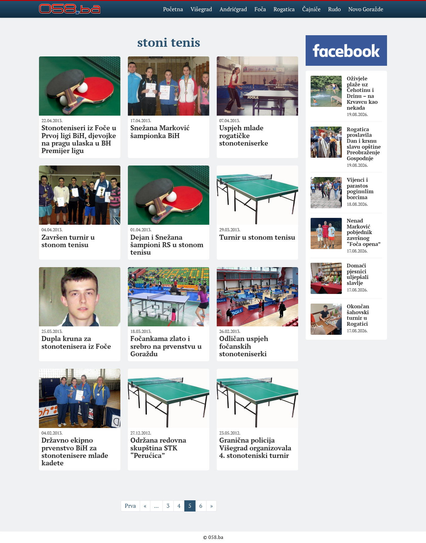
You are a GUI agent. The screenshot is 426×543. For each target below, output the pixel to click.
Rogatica (284, 9)
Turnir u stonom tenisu (257, 237)
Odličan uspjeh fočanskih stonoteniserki (243, 346)
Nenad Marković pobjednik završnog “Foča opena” (364, 232)
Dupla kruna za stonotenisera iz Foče (76, 342)
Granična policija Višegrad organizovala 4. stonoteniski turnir (255, 447)
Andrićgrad (233, 9)
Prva (130, 505)
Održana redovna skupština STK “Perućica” (158, 447)
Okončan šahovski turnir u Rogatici (358, 315)
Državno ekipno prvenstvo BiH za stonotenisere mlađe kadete (74, 451)
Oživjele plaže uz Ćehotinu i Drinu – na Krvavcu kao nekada (362, 93)
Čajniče (311, 9)
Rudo (334, 9)
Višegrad (201, 9)
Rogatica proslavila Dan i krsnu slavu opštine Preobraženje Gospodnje (364, 144)
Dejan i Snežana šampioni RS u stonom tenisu (166, 245)
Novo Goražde (365, 9)
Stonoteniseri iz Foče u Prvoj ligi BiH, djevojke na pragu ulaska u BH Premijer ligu (78, 139)
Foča (260, 9)
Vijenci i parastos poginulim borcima (360, 188)
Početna (173, 9)
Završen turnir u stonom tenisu (68, 241)
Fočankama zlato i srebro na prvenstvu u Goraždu (166, 346)
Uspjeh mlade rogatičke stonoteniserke (243, 135)
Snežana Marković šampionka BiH (160, 131)
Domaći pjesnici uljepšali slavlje (358, 274)
